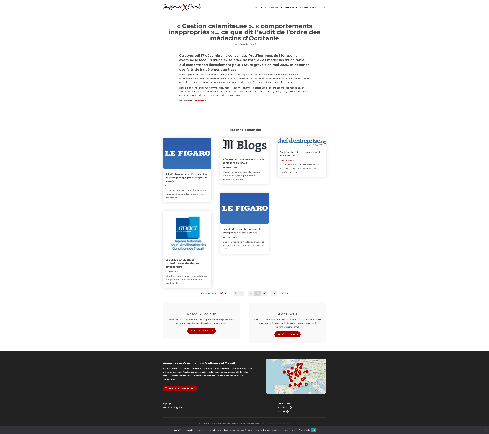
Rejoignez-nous (203, 331)
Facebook (283, 407)
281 (251, 293)
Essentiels (290, 7)
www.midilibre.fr (198, 101)
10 (236, 293)
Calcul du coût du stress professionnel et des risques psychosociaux (182, 263)
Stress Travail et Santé (244, 44)
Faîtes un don (289, 334)
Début (223, 293)
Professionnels (307, 7)
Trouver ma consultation (179, 388)
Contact (282, 403)
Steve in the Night (280, 423)
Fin (286, 293)
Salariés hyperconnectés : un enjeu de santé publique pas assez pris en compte (186, 177)
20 (241, 293)
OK (313, 430)
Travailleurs (274, 7)
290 (274, 293)
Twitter (282, 411)
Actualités (258, 7)
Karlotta (264, 423)
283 (264, 293)
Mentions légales (172, 407)
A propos (168, 403)
